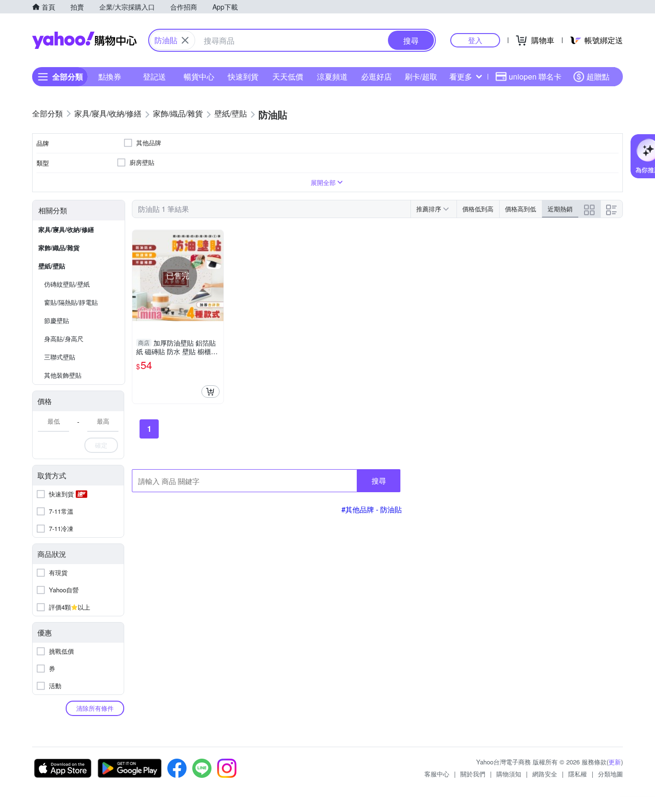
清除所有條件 (95, 708)
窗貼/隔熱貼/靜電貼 (71, 302)
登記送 (154, 76)
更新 (614, 761)
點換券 (109, 76)
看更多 (460, 76)
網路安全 (544, 773)
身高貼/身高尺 (63, 338)
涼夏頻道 (332, 76)
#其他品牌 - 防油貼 (371, 509)
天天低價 (287, 76)
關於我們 (472, 773)
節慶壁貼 (56, 320)
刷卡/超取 (421, 76)
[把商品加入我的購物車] (210, 391)
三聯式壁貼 (59, 356)
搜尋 (379, 480)
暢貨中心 (199, 76)
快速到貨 (243, 76)
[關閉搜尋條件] (185, 40)
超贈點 (597, 76)
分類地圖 (610, 773)
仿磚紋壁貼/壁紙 (67, 284)
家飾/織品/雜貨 (59, 247)
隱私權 (577, 773)
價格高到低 (520, 208)
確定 (101, 445)
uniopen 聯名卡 (535, 76)
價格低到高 (477, 208)
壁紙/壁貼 (51, 265)
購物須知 (508, 773)
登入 (475, 40)
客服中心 (436, 773)
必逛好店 (376, 76)
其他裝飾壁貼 (63, 375)
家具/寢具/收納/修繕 (66, 229)
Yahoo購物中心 (84, 40)
